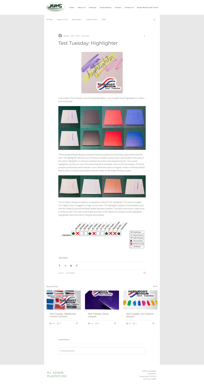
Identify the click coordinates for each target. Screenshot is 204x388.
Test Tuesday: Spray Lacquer (98, 315)
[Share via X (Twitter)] (65, 265)
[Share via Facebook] (59, 265)
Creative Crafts (91, 19)
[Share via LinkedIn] (71, 265)
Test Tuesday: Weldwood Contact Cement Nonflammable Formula (62, 315)
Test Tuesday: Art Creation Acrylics (140, 315)
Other (104, 19)
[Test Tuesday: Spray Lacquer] (102, 300)
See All (155, 286)
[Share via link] (77, 265)
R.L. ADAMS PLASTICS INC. (57, 374)
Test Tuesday (76, 19)
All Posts (50, 19)
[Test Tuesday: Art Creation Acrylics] (140, 300)
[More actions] (144, 35)
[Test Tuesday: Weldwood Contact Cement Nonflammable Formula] (64, 300)
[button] (154, 19)
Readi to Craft (62, 19)
